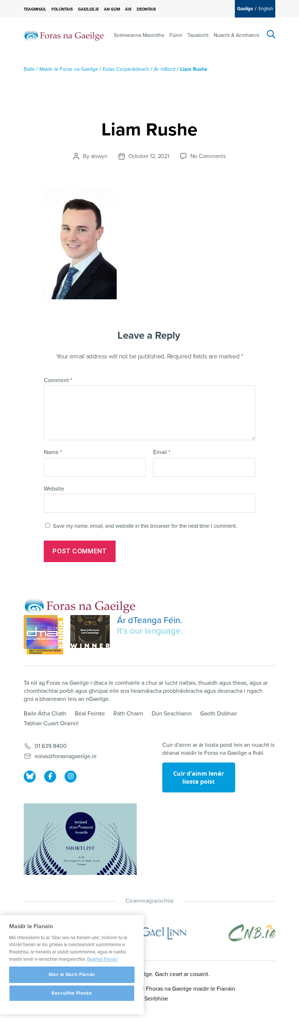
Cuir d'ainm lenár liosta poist (198, 777)
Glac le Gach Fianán (71, 974)
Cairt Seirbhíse (149, 998)
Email (161, 452)
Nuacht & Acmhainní (236, 35)
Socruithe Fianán (71, 993)
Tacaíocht (198, 35)
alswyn (99, 156)
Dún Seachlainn (172, 713)
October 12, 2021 (148, 156)
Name (53, 452)
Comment (58, 380)
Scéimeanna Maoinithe (139, 35)
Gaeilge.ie (88, 9)
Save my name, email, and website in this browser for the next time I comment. (145, 526)
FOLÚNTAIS (62, 9)
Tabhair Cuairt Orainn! (51, 723)
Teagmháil (35, 9)
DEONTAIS (146, 9)
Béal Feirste (90, 713)
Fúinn (176, 35)
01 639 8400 (51, 746)
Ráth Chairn (128, 713)
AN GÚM (112, 9)
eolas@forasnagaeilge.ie (66, 756)
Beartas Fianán (102, 959)
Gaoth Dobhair (218, 713)
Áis (128, 9)
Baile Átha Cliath (45, 713)
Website (54, 488)
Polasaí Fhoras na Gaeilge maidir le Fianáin (181, 988)
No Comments (208, 156)
